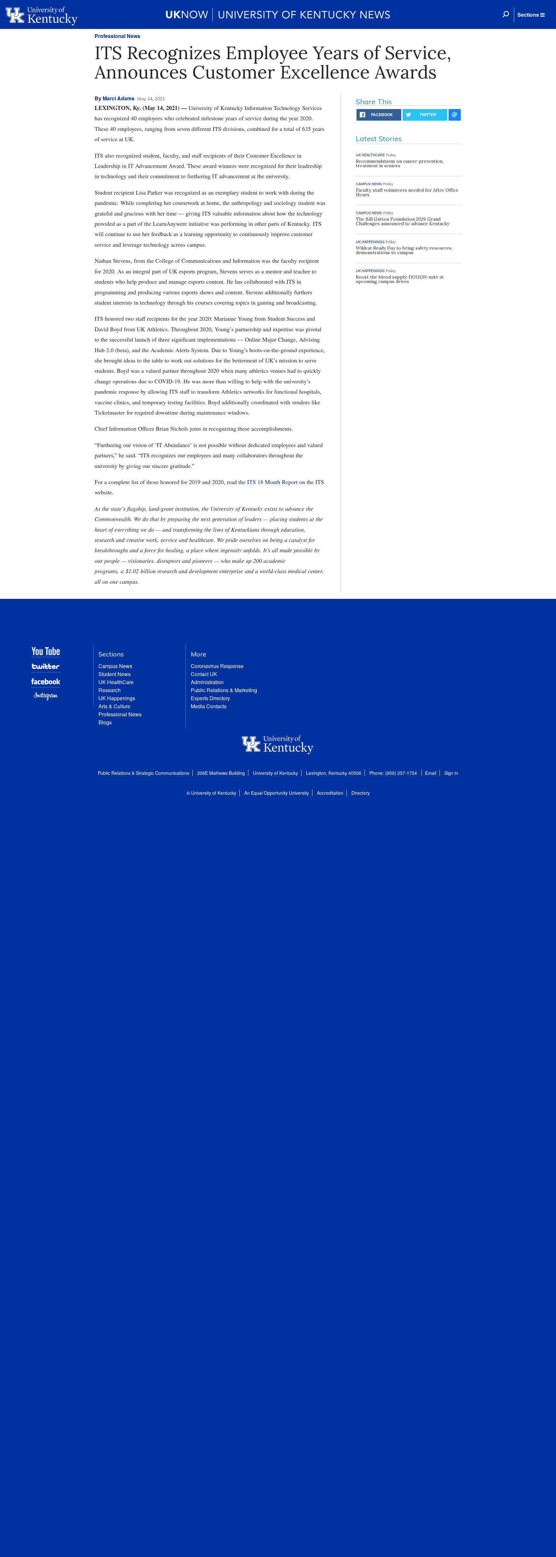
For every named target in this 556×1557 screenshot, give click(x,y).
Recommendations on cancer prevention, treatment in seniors (399, 163)
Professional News (117, 36)
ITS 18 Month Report (272, 482)
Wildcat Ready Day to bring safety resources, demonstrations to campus (404, 250)
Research (109, 690)
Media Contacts (209, 706)
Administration (207, 682)
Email (430, 773)
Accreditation (330, 793)
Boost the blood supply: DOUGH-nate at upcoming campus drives (400, 279)
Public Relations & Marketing (224, 690)
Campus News (115, 666)
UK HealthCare (116, 682)
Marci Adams (118, 98)
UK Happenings (116, 698)
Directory (360, 793)
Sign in (451, 773)
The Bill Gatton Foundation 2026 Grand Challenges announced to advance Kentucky (402, 221)
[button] (531, 14)
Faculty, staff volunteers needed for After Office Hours (407, 192)
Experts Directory (210, 698)
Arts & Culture (114, 706)
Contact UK (204, 674)
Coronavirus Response (217, 666)
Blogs (105, 722)
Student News (114, 674)
